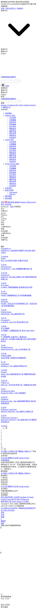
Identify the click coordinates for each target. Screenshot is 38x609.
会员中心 (12, 8)
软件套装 (8, 198)
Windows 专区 (10, 115)
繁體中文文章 (13, 458)
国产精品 (8, 196)
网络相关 (12, 129)
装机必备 (11, 202)
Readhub (23, 497)
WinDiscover (24, 499)
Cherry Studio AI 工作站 (20, 501)
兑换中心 (27, 451)
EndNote (27, 105)
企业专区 (8, 188)
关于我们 (4, 451)
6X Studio (30, 497)
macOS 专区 (9, 140)
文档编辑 (12, 120)
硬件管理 (12, 133)
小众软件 (16, 497)
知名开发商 (9, 190)
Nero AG (12, 194)
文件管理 (12, 118)
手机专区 (8, 204)
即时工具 (8, 501)
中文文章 (4, 458)
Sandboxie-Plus (13, 105)
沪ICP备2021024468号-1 (9, 508)
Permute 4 (4, 105)
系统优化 (12, 135)
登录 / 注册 (5, 8)
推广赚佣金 (19, 451)
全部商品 (8, 113)
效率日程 (12, 122)
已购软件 (19, 8)
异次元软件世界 (7, 497)
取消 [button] (2, 607)
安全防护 (12, 137)
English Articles (24, 458)
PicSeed (32, 105)
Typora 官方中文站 (13, 499)
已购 (7, 86)
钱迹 (2, 501)
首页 (2, 202)
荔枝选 (17, 202)
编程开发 (12, 131)
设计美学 (12, 126)
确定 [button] (6, 607)
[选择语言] (3, 85)
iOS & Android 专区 (12, 164)
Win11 (21, 105)
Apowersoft (13, 192)
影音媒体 (12, 124)
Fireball (3, 499)
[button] (19, 253)
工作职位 (11, 451)
